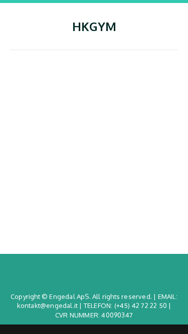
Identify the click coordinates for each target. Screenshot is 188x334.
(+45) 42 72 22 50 (140, 305)
